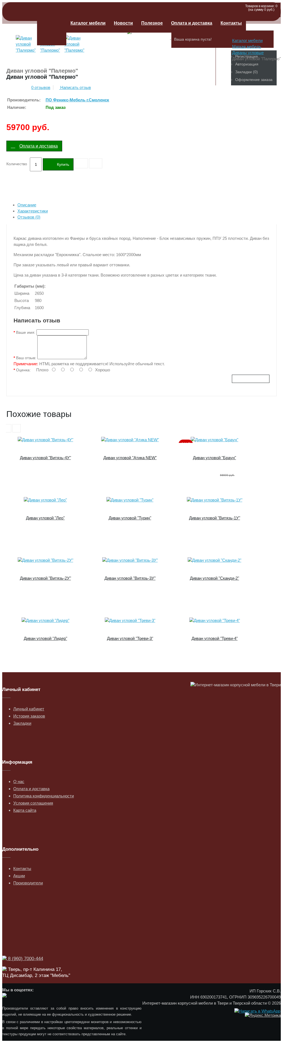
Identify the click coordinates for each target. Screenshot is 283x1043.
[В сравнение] (95, 163)
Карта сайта (24, 810)
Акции (19, 875)
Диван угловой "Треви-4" (215, 638)
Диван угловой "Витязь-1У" (214, 518)
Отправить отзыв (250, 379)
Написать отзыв (75, 87)
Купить (63, 164)
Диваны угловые (248, 52)
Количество (16, 164)
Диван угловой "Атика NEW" (130, 457)
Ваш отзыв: (26, 358)
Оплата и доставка (191, 23)
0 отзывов (40, 87)
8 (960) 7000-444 (25, 958)
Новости (123, 23)
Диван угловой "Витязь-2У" (45, 578)
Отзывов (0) (28, 217)
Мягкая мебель (246, 46)
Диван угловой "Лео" (45, 518)
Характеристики (32, 211)
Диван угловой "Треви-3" (130, 638)
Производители (28, 883)
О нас (18, 781)
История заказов (29, 716)
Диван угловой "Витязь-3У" (130, 578)
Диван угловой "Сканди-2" (214, 578)
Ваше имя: (25, 332)
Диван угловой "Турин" (130, 518)
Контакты (231, 23)
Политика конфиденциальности (43, 796)
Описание (26, 205)
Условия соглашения (33, 803)
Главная (51, 29)
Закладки (22, 723)
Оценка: (23, 370)
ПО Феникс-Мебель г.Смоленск (77, 100)
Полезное (152, 23)
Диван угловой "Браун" (214, 457)
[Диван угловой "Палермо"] (27, 51)
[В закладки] (81, 163)
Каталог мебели (88, 23)
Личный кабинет (28, 708)
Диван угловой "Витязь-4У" (45, 457)
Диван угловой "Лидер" (45, 638)
